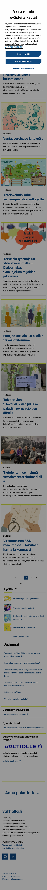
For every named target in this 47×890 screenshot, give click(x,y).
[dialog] (23, 37)
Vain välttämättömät (23, 61)
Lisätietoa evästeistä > (14, 47)
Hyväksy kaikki (23, 54)
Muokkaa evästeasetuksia (23, 69)
